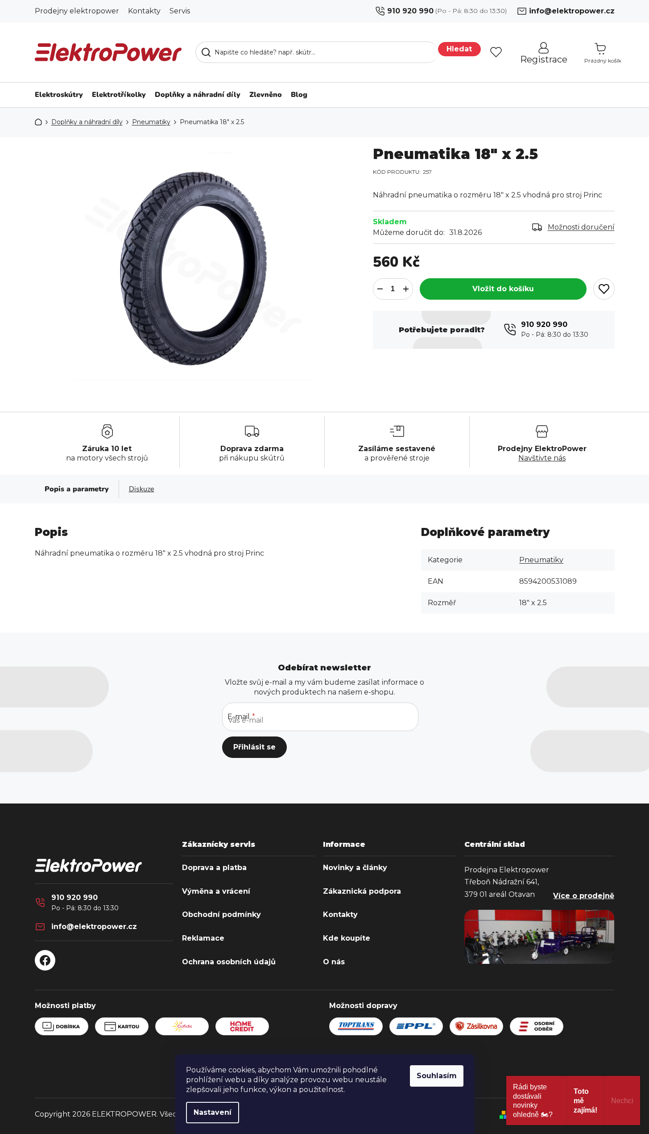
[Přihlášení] (472, 52)
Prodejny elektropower (77, 11)
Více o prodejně (583, 895)
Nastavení (212, 1112)
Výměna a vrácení (216, 891)
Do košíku (503, 289)
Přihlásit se (254, 747)
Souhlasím (437, 1075)
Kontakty (144, 11)
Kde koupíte (346, 938)
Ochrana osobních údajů (229, 962)
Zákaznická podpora (362, 891)
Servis (179, 11)
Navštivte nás (542, 458)
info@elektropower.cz (572, 11)
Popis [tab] (54, 489)
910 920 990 (410, 11)
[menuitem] (56, 95)
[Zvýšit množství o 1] (406, 289)
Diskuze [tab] (141, 489)
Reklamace (203, 938)
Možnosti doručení (581, 227)
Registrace (543, 59)
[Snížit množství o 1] (380, 289)
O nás (334, 962)
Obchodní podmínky (221, 915)
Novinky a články (355, 868)
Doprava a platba (214, 868)
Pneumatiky (541, 560)
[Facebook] (45, 960)
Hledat (459, 49)
